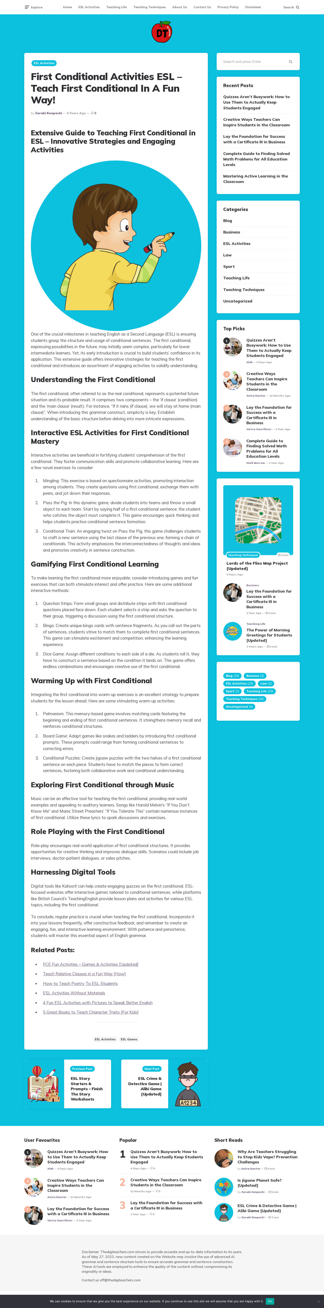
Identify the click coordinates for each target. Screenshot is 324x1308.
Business (231, 232)
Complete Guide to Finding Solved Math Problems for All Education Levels (256, 159)
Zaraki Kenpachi (48, 113)
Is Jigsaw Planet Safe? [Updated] (259, 1183)
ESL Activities (89, 7)
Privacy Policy (228, 7)
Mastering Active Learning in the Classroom (255, 179)
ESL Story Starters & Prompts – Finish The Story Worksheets (87, 1089)
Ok (270, 1301)
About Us (179, 7)
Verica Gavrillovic (259, 429)
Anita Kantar (256, 395)
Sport (229, 266)
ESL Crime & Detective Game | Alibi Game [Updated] (145, 1086)
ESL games (129, 1039)
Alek (249, 362)
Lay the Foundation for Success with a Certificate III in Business (254, 139)
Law (227, 255)
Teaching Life (116, 7)
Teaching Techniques (149, 7)
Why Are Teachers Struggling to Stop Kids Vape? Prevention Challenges (268, 1156)
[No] (318, 1301)
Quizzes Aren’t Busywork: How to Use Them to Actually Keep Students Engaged (256, 102)
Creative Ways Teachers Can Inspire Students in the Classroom (256, 122)
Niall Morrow (255, 463)
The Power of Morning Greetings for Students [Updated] (269, 635)
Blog (227, 220)
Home (67, 7)
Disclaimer (253, 7)
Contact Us (202, 7)
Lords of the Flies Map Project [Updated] (257, 566)
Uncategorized (237, 301)
